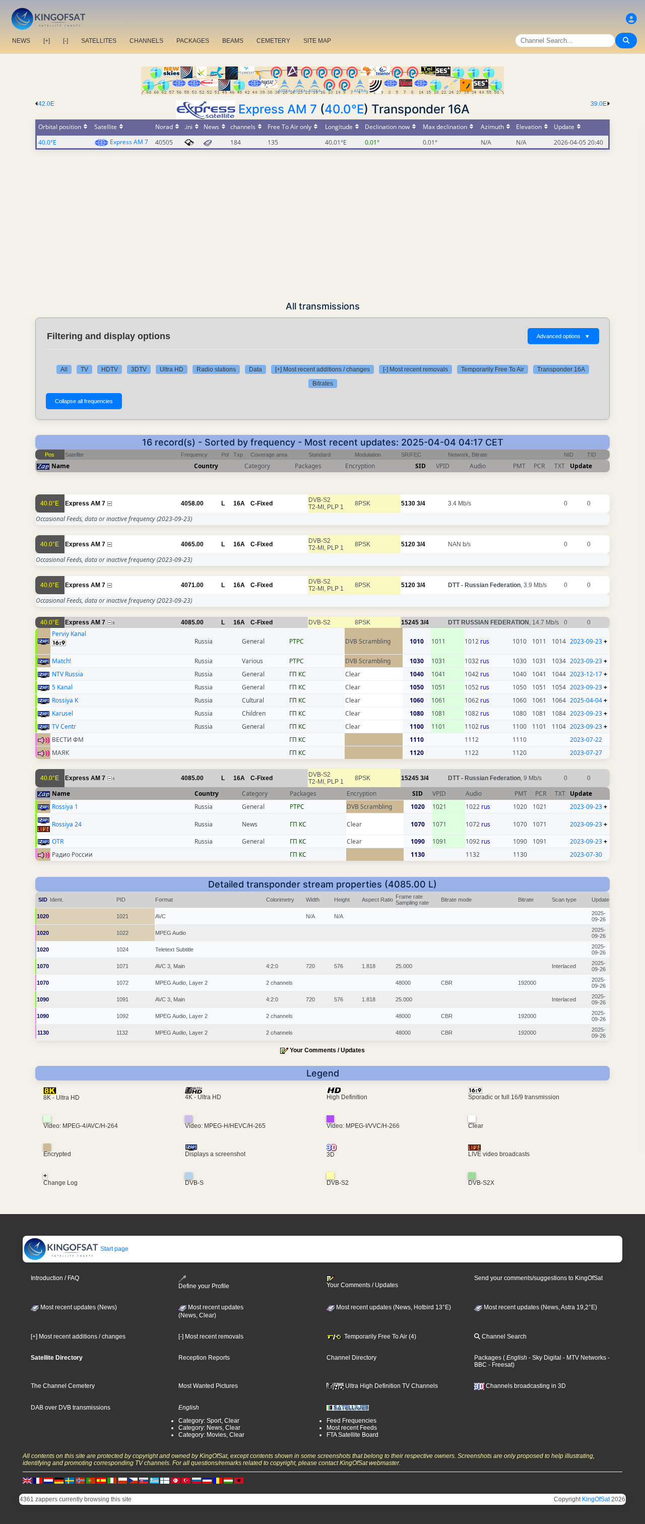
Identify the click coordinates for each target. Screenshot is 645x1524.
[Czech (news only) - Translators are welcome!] (133, 1480)
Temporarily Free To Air (492, 369)
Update (581, 466)
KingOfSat (596, 1499)
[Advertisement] (322, 225)
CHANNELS (146, 40)
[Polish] (122, 1480)
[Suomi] (164, 1480)
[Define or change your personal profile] (631, 19)
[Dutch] (48, 1480)
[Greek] (154, 1480)
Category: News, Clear (209, 1427)
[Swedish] (69, 1480)
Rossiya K (65, 700)
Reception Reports (204, 1357)
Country (206, 466)
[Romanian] (217, 1480)
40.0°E (344, 109)
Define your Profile (203, 1286)
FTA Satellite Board (352, 1434)
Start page (113, 1248)
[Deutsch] (58, 1480)
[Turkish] (185, 1480)
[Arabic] (175, 1480)
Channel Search (503, 1336)
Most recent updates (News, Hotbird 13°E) (393, 1307)
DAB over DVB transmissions (70, 1407)
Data (255, 369)
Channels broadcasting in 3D (525, 1385)
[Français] (37, 1480)
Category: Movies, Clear (211, 1434)
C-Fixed (261, 503)
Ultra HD (171, 369)
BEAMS (232, 40)
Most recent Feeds (352, 1427)
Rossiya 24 (67, 824)
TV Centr (64, 726)
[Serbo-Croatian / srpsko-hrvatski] (207, 1480)
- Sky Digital (544, 1357)
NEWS (21, 40)
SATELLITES (98, 40)
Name (60, 466)
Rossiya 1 (65, 806)
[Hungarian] (228, 1480)
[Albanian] (238, 1480)
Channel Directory (351, 1357)
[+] (46, 40)
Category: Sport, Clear (208, 1420)
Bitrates (322, 383)
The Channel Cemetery (63, 1385)
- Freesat (499, 1364)
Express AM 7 (277, 109)
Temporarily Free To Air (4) (379, 1336)
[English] (27, 1480)
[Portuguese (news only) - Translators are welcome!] (90, 1480)
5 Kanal (62, 687)
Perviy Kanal (69, 633)
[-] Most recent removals (415, 369)
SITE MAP (317, 40)
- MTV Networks (583, 1357)
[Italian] (111, 1480)
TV (84, 369)
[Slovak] (143, 1480)
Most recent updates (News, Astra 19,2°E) (539, 1307)
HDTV (109, 369)
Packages (487, 1357)
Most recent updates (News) (78, 1307)
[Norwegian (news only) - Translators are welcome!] (80, 1480)
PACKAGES (192, 40)
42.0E (46, 103)
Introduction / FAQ (55, 1278)
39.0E (599, 103)
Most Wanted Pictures (208, 1385)
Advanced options (563, 336)
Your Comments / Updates (327, 1050)
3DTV (139, 369)
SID (420, 466)
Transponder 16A (561, 369)
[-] (65, 40)
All (64, 369)
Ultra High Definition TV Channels (391, 1385)
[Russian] (196, 1480)
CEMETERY (273, 40)
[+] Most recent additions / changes (322, 369)
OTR (57, 841)
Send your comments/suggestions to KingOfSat (538, 1278)
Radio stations (216, 369)
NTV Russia (67, 674)
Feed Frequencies (351, 1420)
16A (239, 503)
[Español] (101, 1480)
